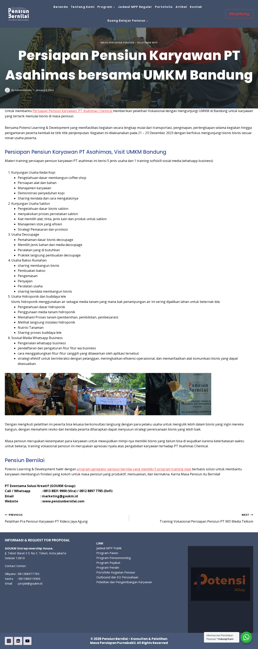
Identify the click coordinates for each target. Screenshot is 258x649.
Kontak (196, 7)
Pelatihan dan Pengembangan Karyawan (124, 582)
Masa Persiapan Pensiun (117, 42)
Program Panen (107, 553)
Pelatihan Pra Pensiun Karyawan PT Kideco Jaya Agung (46, 518)
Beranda (60, 7)
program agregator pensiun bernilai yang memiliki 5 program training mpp (134, 469)
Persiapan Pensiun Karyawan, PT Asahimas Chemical (72, 111)
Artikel (181, 7)
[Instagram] (9, 641)
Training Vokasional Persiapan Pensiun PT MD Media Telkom (206, 518)
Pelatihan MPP (147, 42)
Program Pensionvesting (113, 558)
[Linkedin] (18, 641)
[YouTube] (27, 641)
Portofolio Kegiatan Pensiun (115, 572)
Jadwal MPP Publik (109, 548)
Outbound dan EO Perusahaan (117, 577)
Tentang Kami (83, 7)
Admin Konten (23, 90)
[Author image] (7, 90)
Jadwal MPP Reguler (135, 7)
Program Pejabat (108, 563)
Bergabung (239, 13)
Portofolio (164, 7)
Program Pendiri (107, 567)
